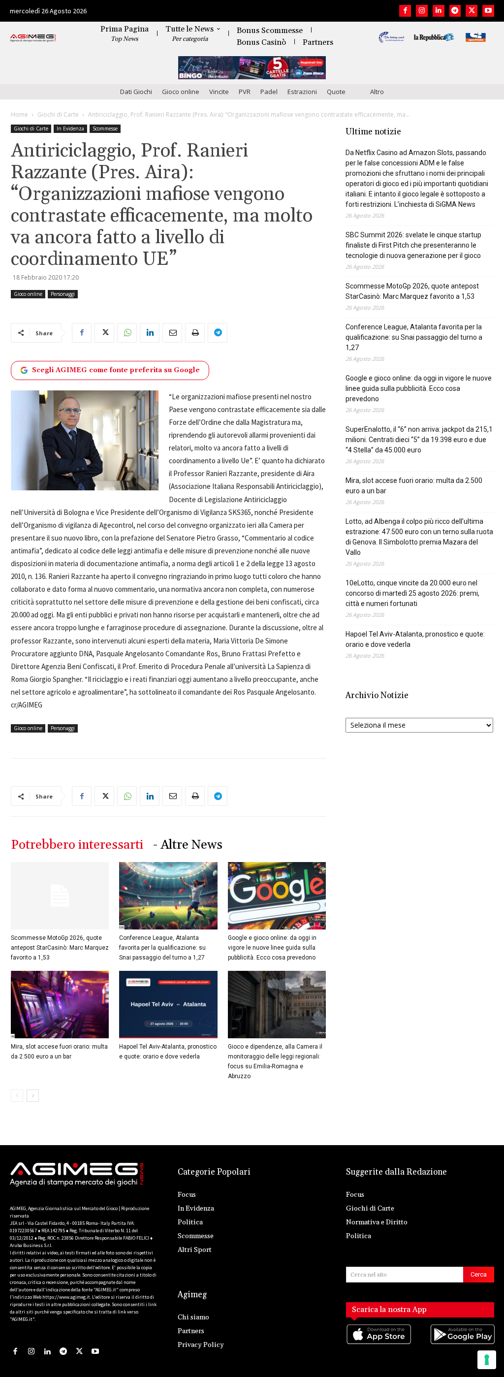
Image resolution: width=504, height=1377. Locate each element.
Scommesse (105, 128)
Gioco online (180, 91)
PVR (245, 91)
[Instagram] (422, 11)
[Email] (172, 333)
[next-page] (33, 1095)
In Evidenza (70, 128)
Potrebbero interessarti (77, 845)
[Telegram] (455, 11)
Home (19, 114)
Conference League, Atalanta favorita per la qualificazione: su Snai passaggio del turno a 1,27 (162, 947)
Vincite (219, 91)
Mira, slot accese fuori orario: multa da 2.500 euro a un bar (414, 486)
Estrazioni (302, 91)
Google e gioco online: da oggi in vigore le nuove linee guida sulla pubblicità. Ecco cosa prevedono (272, 947)
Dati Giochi (136, 91)
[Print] (195, 333)
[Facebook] (405, 11)
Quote (336, 91)
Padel (269, 91)
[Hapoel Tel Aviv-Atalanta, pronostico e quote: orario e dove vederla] (168, 1004)
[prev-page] (17, 1095)
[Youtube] (488, 11)
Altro (377, 91)
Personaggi (63, 293)
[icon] (378, 1344)
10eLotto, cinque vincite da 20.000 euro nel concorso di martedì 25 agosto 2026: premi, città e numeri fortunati (412, 593)
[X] (471, 11)
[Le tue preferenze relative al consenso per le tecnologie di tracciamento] (486, 1359)
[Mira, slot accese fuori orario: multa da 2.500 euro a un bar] (60, 1004)
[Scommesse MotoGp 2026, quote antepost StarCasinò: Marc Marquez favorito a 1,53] (60, 895)
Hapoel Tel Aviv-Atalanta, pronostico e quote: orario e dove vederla (415, 639)
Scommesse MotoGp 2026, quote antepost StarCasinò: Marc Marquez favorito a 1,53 (60, 947)
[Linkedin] (438, 11)
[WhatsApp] (127, 333)
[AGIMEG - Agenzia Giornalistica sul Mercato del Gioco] (33, 38)
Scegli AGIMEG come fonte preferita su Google (116, 370)
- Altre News (187, 845)
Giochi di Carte (58, 114)
